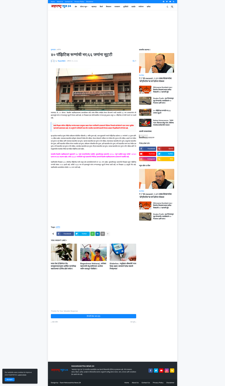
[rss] (173, 1)
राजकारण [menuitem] (117, 7)
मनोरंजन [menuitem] (141, 7)
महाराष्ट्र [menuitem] (94, 7)
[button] (167, 7)
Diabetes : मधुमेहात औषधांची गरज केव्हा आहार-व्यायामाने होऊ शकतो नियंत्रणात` (123, 266)
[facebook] (163, 1)
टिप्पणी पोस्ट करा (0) (93, 316)
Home (53, 1)
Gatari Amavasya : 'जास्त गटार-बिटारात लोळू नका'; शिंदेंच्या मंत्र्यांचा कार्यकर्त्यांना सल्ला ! (163, 122)
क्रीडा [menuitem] (148, 7)
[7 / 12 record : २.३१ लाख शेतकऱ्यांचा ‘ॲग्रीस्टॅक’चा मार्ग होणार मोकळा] (156, 63)
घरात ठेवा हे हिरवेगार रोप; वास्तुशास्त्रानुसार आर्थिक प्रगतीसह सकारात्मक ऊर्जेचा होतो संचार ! (63, 266)
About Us (60, 1)
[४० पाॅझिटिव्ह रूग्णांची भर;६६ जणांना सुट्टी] (145, 112)
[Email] (102, 234)
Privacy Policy (79, 1)
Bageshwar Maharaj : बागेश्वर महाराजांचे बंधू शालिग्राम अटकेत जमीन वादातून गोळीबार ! (93, 266)
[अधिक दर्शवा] (107, 234)
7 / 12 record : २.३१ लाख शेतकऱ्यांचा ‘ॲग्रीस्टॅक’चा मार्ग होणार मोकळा (155, 80)
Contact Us (68, 1)
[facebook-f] (150, 370)
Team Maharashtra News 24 (70, 383)
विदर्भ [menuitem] (101, 7)
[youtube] (170, 1)
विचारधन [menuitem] (108, 7)
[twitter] (167, 1)
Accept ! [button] (10, 379)
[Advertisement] (112, 29)
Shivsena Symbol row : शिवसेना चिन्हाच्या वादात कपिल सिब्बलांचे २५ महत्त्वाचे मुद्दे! (162, 89)
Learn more (22, 375)
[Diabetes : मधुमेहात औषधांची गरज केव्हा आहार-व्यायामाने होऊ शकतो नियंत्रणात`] (123, 252)
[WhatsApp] (92, 234)
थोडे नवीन (55, 322)
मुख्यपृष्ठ (53, 49)
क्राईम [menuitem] (133, 7)
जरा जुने (132, 322)
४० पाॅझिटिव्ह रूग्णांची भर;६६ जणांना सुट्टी (162, 111)
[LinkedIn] (97, 234)
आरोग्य (59, 49)
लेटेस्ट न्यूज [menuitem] (83, 7)
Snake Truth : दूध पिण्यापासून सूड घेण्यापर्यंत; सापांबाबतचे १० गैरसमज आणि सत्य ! (163, 100)
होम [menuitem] (76, 7)
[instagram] (167, 370)
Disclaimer (89, 1)
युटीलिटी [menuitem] (125, 7)
